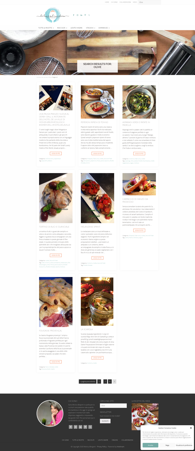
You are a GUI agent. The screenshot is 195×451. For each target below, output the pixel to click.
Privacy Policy (102, 447)
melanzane (64, 262)
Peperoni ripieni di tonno (94, 122)
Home (38, 77)
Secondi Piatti (108, 158)
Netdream (120, 447)
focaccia (44, 369)
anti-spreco (86, 161)
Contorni (131, 159)
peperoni (93, 161)
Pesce (98, 161)
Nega (167, 445)
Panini (131, 237)
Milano (50, 161)
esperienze (57, 158)
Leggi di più (56, 153)
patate (136, 161)
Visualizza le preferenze (184, 445)
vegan (132, 163)
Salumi (58, 267)
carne (126, 237)
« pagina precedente (87, 382)
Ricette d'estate (50, 267)
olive (132, 161)
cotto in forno (46, 262)
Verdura (136, 163)
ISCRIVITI (105, 421)
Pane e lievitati (49, 367)
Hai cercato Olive (46, 77)
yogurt (141, 237)
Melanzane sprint (90, 227)
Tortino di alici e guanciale (54, 227)
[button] (191, 428)
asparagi (127, 161)
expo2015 (44, 161)
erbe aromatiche (55, 262)
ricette (101, 158)
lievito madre (51, 369)
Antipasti (89, 158)
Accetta (150, 445)
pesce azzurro (105, 161)
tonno (88, 163)
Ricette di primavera (144, 161)
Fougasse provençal (50, 331)
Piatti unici (96, 158)
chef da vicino (49, 158)
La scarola (87, 329)
